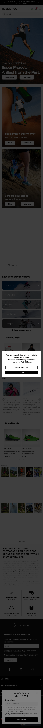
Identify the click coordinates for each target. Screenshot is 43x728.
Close (21, 372)
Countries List (21, 367)
